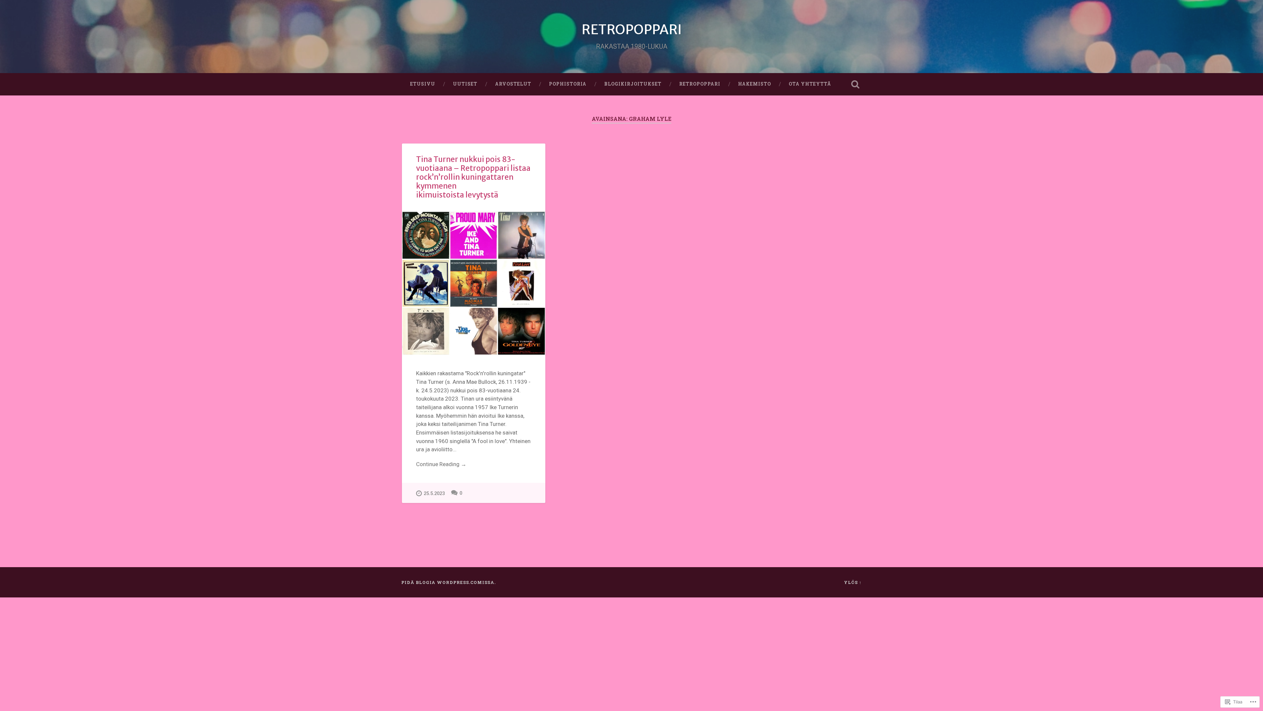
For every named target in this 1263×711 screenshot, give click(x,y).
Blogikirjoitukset (632, 84)
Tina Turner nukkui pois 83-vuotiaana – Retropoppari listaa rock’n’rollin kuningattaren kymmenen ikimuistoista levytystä (473, 177)
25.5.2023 (434, 493)
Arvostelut (513, 84)
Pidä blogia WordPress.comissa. (448, 582)
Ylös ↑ (853, 582)
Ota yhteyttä (810, 84)
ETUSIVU (422, 84)
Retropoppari (699, 84)
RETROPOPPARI (632, 29)
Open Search (855, 84)
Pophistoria (567, 84)
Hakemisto (754, 84)
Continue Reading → (441, 464)
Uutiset (465, 84)
